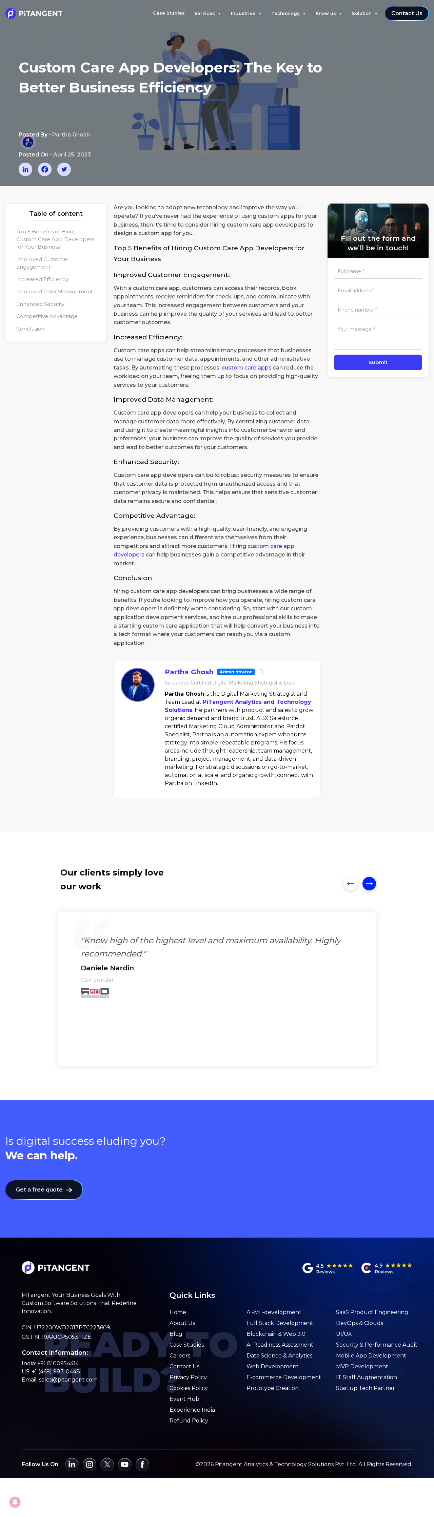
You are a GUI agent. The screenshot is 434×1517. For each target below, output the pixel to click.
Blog (176, 1334)
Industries (243, 13)
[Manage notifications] (14, 1502)
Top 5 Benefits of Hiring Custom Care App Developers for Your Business (55, 239)
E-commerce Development (283, 1377)
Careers (180, 1355)
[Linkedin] (25, 169)
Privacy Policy (188, 1377)
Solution (362, 13)
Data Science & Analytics (279, 1355)
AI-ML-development (273, 1312)
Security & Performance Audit (376, 1345)
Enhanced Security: (40, 304)
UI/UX (344, 1334)
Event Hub (184, 1399)
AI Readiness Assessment (279, 1345)
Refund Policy (189, 1420)
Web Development (272, 1366)
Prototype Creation (272, 1388)
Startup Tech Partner (365, 1388)
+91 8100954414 (58, 1363)
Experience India (192, 1410)
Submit (378, 362)
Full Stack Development (279, 1323)
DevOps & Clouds (359, 1323)
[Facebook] (45, 169)
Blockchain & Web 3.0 (275, 1334)
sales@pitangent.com (68, 1379)
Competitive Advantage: (47, 316)
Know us (326, 13)
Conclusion (30, 328)
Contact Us (406, 13)
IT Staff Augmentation (366, 1377)
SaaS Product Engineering (372, 1312)
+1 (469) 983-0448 (56, 1371)
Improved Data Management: (55, 292)
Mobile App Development (371, 1355)
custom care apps (247, 367)
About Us (182, 1323)
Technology (285, 13)
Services (204, 13)
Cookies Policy (189, 1388)
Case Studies (169, 13)
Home (178, 1312)
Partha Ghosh (189, 672)
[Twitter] (64, 169)
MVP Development (362, 1366)
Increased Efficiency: (42, 279)
